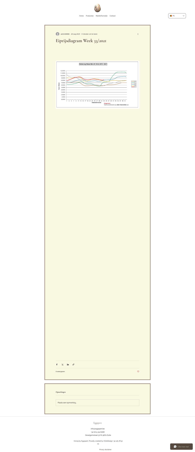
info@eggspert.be (98, 429)
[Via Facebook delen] (57, 364)
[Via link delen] (73, 364)
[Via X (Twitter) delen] (62, 364)
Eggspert (97, 422)
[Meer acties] (138, 34)
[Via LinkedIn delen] (68, 364)
